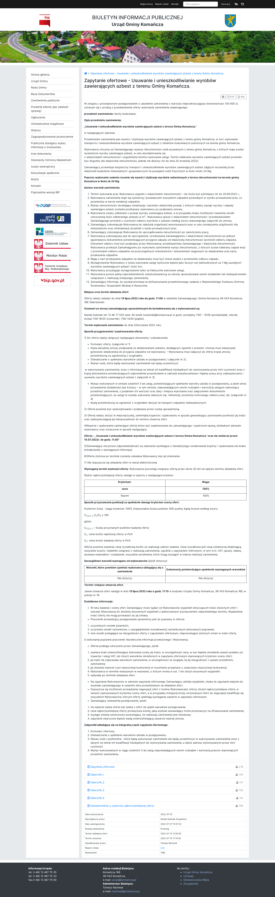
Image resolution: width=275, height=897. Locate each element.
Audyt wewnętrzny (43, 166)
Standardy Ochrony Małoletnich (51, 160)
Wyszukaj (225, 4)
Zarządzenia (190, 883)
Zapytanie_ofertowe (101, 766)
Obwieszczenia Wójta (196, 879)
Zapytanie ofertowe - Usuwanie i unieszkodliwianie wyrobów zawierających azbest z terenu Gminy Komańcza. (157, 73)
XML (242, 96)
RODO (35, 179)
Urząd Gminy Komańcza (197, 872)
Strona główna (40, 74)
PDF (231, 96)
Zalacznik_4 (96, 797)
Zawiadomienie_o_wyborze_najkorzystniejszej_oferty (121, 805)
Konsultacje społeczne (45, 173)
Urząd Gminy (39, 81)
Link (163, 848)
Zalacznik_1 (96, 774)
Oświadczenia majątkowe (47, 123)
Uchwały (188, 876)
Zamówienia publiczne (45, 100)
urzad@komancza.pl (124, 879)
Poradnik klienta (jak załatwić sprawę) (49, 109)
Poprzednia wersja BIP (45, 192)
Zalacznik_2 (96, 782)
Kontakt (175, 4)
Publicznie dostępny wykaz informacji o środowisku (48, 145)
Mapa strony (146, 4)
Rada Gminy (39, 87)
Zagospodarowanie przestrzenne (52, 136)
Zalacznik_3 (96, 790)
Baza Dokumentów (43, 94)
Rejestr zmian (162, 4)
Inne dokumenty (41, 153)
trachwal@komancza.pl (126, 891)
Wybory (36, 130)
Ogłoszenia (38, 117)
